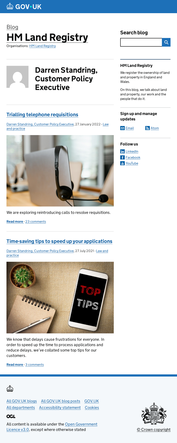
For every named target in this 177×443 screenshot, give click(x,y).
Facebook (133, 157)
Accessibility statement (60, 407)
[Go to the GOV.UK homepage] (23, 7)
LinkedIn (132, 151)
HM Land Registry (47, 37)
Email (130, 128)
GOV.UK (91, 401)
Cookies (92, 407)
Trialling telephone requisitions (42, 114)
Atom (155, 128)
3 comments (34, 365)
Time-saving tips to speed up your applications (59, 241)
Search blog (134, 32)
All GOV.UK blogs (21, 401)
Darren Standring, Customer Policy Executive (40, 124)
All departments (20, 407)
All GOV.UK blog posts (60, 401)
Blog (12, 26)
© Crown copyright (154, 429)
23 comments (35, 221)
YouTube (132, 163)
